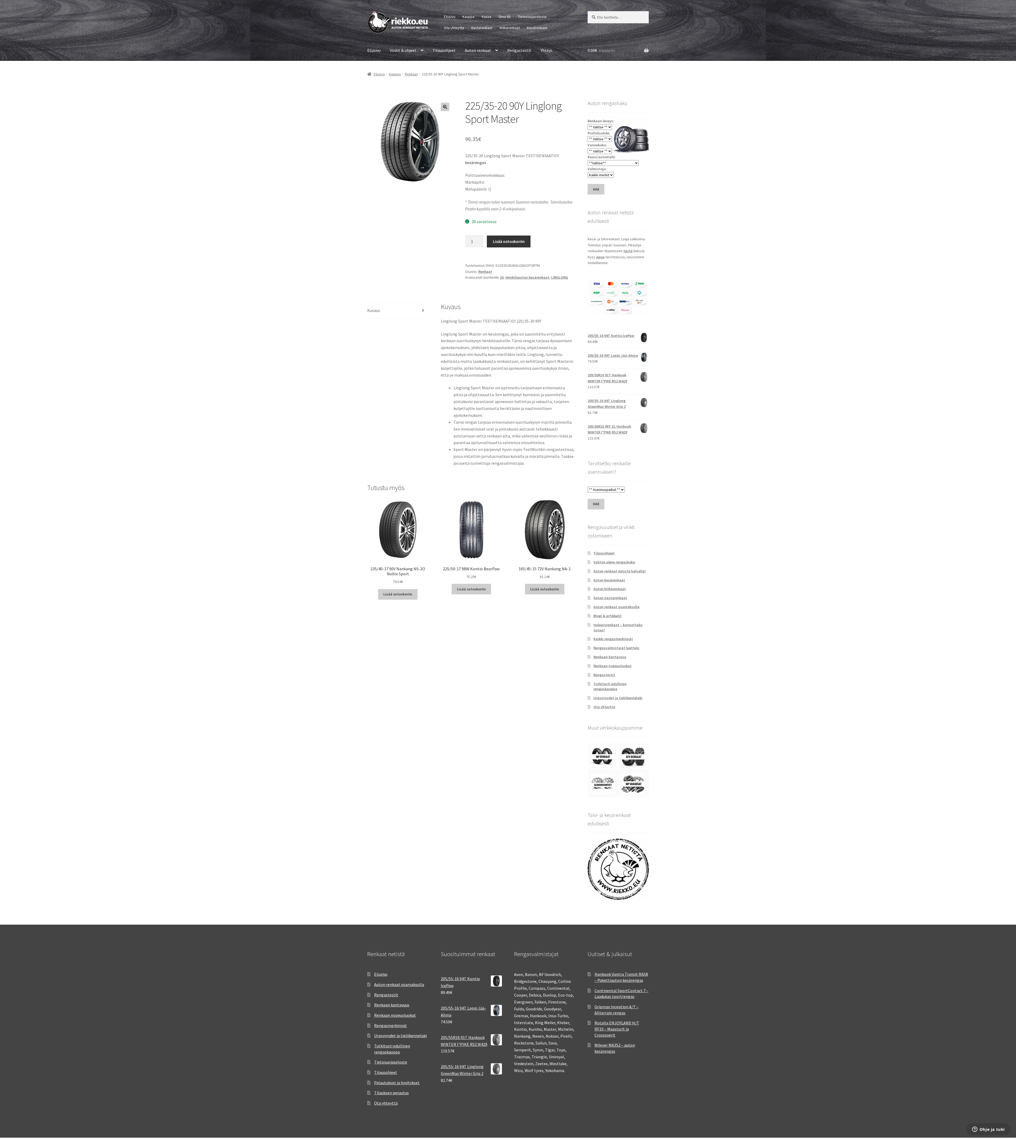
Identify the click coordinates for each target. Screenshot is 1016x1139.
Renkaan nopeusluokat (612, 665)
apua (600, 257)
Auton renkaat (478, 50)
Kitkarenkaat (510, 27)
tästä (628, 250)
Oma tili (504, 16)
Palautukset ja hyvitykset (397, 1082)
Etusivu (449, 16)
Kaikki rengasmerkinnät (613, 638)
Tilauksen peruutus (391, 1092)
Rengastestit (519, 50)
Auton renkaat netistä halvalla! (619, 571)
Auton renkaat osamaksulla (616, 606)
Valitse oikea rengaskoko (614, 562)
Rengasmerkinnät (390, 1025)
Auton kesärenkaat (609, 580)
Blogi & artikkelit (607, 615)
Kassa (486, 16)
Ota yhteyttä (454, 27)
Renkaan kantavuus (609, 656)
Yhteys (546, 50)
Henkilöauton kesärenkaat (527, 277)
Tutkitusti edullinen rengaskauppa (610, 686)
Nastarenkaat (481, 27)
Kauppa (468, 16)
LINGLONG (559, 277)
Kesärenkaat (537, 27)
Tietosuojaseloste (532, 16)
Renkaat (411, 74)
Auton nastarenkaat (610, 597)
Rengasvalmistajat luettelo (616, 647)
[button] (445, 107)
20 (502, 277)
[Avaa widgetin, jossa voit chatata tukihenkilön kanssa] (988, 1129)
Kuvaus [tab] (373, 310)
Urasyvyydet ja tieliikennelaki (617, 697)
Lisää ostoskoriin (509, 241)
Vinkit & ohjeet (403, 50)
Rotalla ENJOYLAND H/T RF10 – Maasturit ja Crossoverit (617, 1028)
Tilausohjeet (444, 50)
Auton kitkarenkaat (609, 588)
